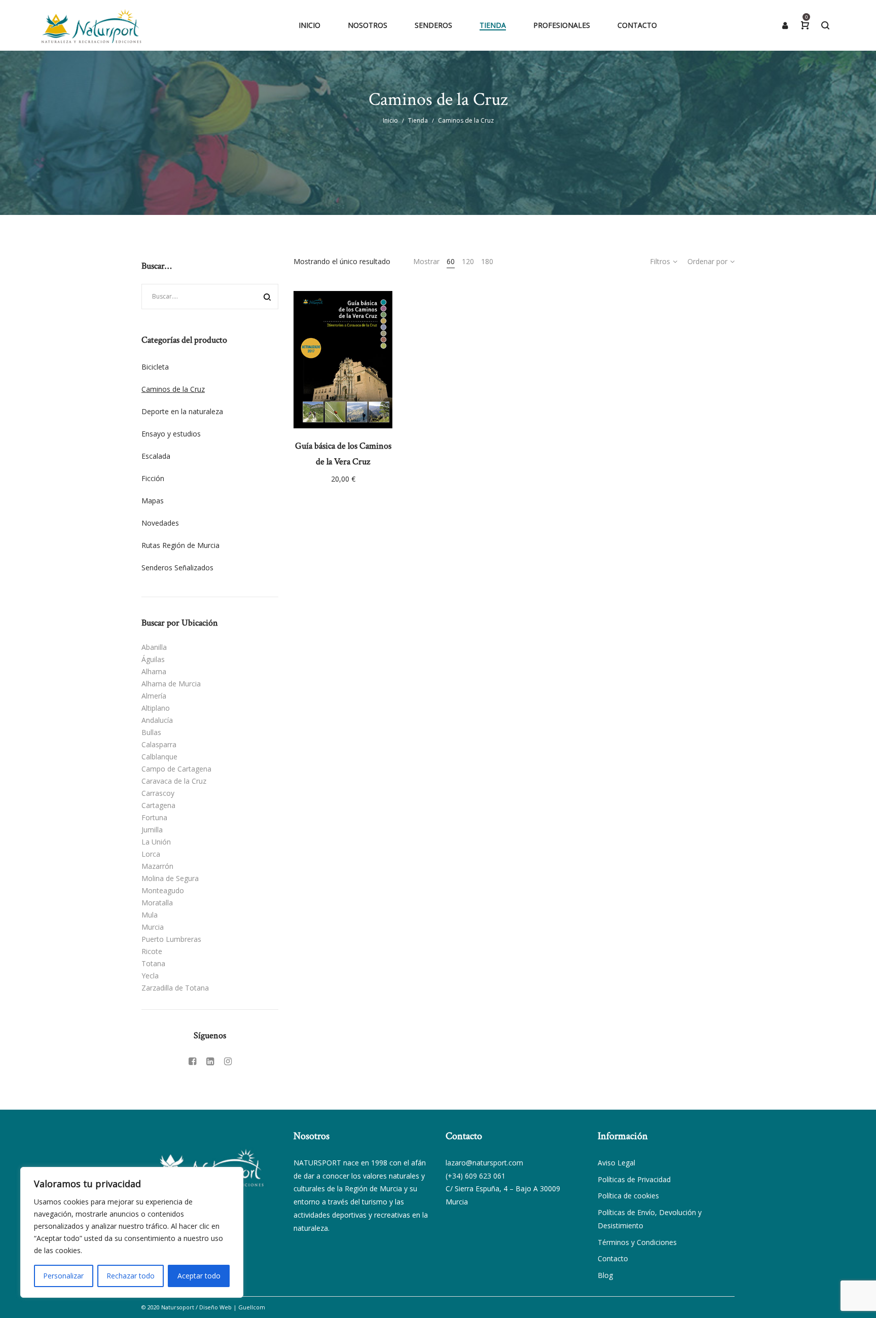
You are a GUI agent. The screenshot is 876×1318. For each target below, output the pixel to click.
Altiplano (155, 708)
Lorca (150, 854)
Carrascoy (157, 793)
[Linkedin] (210, 1061)
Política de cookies (628, 1195)
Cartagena (158, 805)
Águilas (153, 659)
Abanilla (154, 647)
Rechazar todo (130, 1275)
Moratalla (157, 902)
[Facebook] (192, 1061)
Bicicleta (155, 367)
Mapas (152, 500)
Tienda (418, 120)
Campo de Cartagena (176, 769)
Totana (153, 963)
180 (487, 261)
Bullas (151, 732)
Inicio (390, 120)
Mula (149, 915)
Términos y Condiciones (637, 1242)
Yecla (150, 975)
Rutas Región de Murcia (180, 545)
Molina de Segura (170, 878)
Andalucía (157, 720)
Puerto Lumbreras (171, 939)
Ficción (152, 478)
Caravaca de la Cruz (173, 781)
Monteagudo (162, 890)
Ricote (151, 951)
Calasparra (158, 744)
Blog (605, 1275)
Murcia (152, 927)
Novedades (160, 523)
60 (451, 261)
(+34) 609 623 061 (475, 1176)
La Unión (156, 842)
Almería (153, 696)
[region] (131, 1232)
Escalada (155, 456)
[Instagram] (228, 1061)
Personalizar (63, 1275)
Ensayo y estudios (171, 433)
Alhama (153, 671)
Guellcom (251, 1307)
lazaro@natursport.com (484, 1162)
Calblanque (159, 756)
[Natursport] (91, 25)
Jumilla (152, 829)
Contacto (613, 1258)
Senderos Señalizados (177, 567)
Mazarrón (157, 866)
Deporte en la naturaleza (182, 411)
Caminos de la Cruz (173, 389)
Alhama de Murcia (171, 683)
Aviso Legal (616, 1162)
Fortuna (154, 817)
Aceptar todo (199, 1275)
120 (468, 261)
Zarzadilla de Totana (175, 988)
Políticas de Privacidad (634, 1179)
